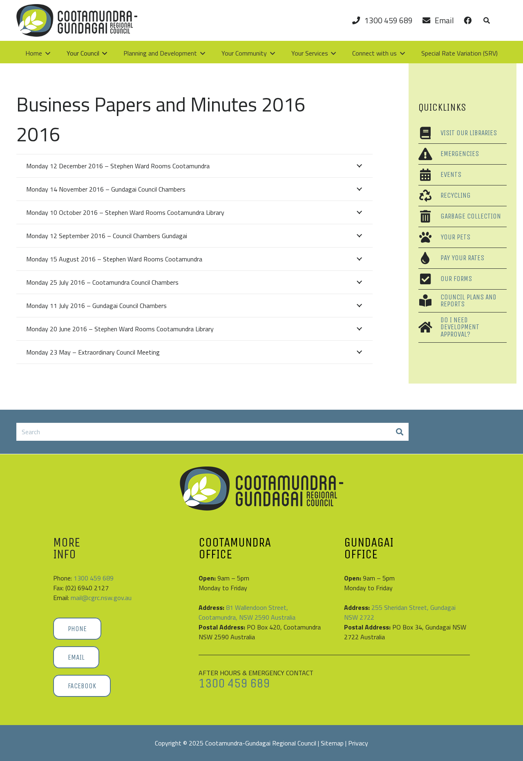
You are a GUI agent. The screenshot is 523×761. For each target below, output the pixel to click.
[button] (486, 20)
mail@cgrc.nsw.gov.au (101, 598)
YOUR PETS (455, 237)
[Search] (399, 432)
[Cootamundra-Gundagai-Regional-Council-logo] (261, 488)
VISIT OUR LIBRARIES (468, 133)
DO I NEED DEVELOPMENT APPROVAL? (459, 327)
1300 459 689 (94, 578)
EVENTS (450, 174)
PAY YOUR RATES (462, 258)
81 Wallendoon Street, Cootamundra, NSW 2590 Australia (247, 612)
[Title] (76, 20)
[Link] (468, 20)
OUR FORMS (456, 278)
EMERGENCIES (459, 154)
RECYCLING (455, 195)
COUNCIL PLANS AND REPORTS (468, 301)
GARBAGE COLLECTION (470, 216)
